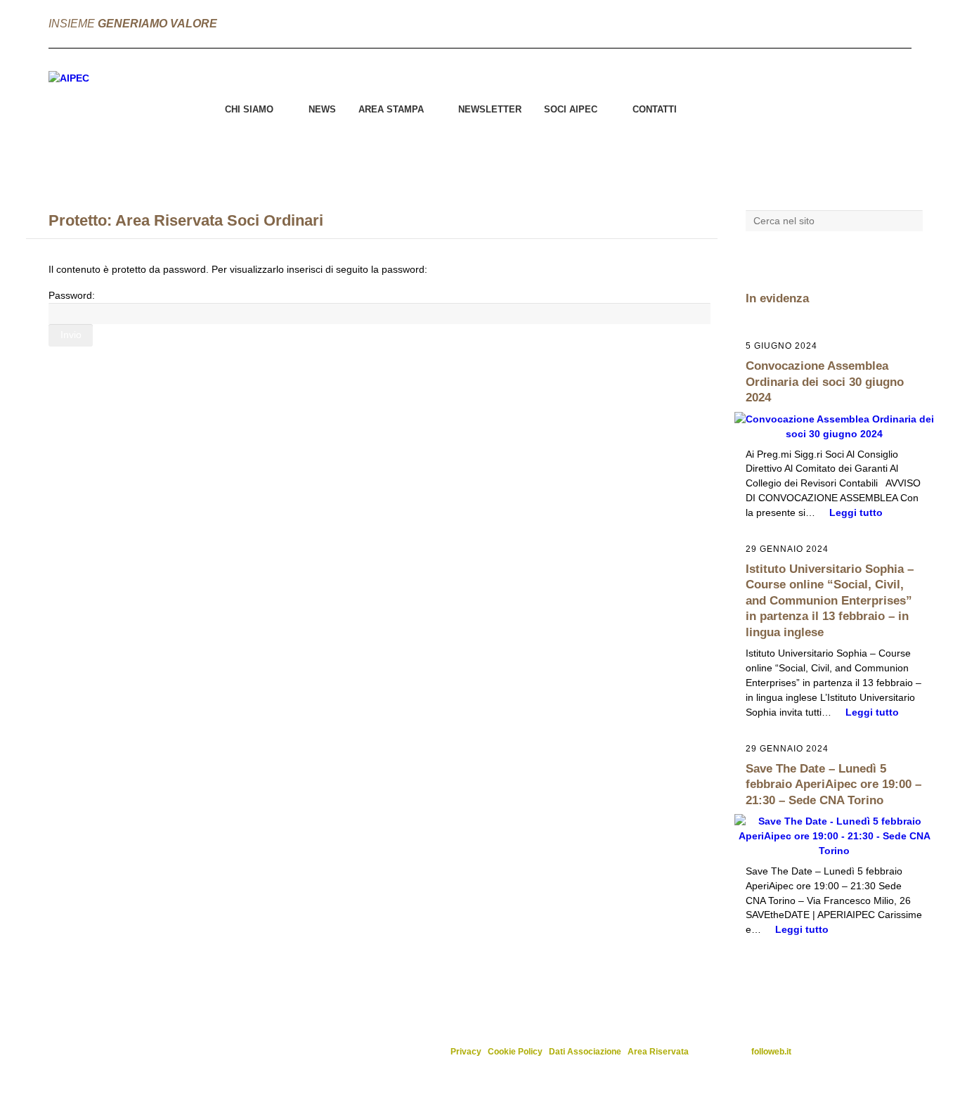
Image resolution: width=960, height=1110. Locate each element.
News (322, 110)
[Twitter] (874, 24)
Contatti (655, 110)
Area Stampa (391, 110)
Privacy (465, 1052)
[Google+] (796, 24)
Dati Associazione (585, 1052)
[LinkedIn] (848, 24)
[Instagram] (822, 24)
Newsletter (489, 110)
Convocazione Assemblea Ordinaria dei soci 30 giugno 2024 (825, 381)
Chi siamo (249, 110)
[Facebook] (744, 24)
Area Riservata (658, 1052)
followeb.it (771, 1052)
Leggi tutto (856, 512)
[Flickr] (770, 24)
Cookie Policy (515, 1052)
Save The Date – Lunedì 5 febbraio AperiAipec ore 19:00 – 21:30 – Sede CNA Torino (833, 784)
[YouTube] (900, 24)
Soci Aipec (570, 110)
